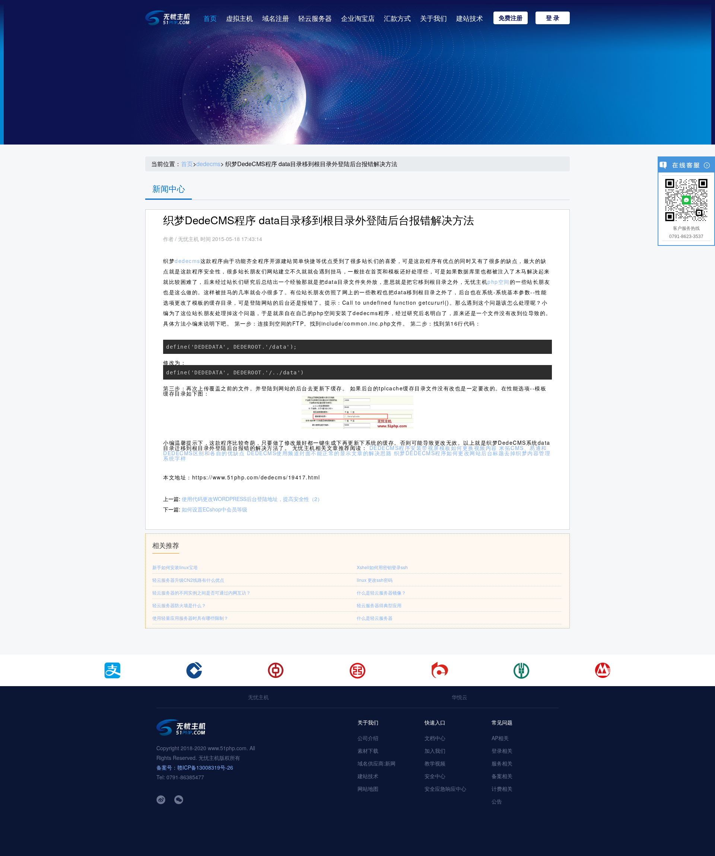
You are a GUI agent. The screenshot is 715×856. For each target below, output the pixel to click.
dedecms (208, 164)
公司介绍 (368, 738)
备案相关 (502, 776)
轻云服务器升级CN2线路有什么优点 (188, 580)
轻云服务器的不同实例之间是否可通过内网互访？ (201, 592)
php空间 (498, 281)
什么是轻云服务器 (375, 618)
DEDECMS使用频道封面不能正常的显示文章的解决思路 (319, 453)
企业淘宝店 (358, 18)
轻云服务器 (315, 18)
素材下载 (368, 750)
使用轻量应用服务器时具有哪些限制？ (190, 618)
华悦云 (459, 697)
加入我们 (435, 750)
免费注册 (510, 17)
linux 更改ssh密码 (375, 580)
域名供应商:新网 (376, 763)
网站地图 (368, 788)
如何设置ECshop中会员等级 (214, 509)
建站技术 (469, 18)
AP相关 (500, 738)
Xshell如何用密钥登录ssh (382, 567)
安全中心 (435, 776)
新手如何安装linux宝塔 (175, 567)
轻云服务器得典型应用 (379, 605)
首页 (210, 18)
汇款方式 (397, 18)
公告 (497, 801)
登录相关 (502, 750)
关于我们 (433, 18)
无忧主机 (258, 697)
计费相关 (502, 788)
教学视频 (435, 763)
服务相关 (502, 763)
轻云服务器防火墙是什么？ (179, 605)
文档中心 (435, 738)
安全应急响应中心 (445, 788)
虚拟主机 (239, 18)
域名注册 (275, 18)
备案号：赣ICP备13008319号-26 (194, 767)
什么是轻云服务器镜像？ (381, 592)
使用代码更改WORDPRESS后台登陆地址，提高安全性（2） (252, 498)
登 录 (552, 17)
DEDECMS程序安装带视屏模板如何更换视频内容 (433, 447)
